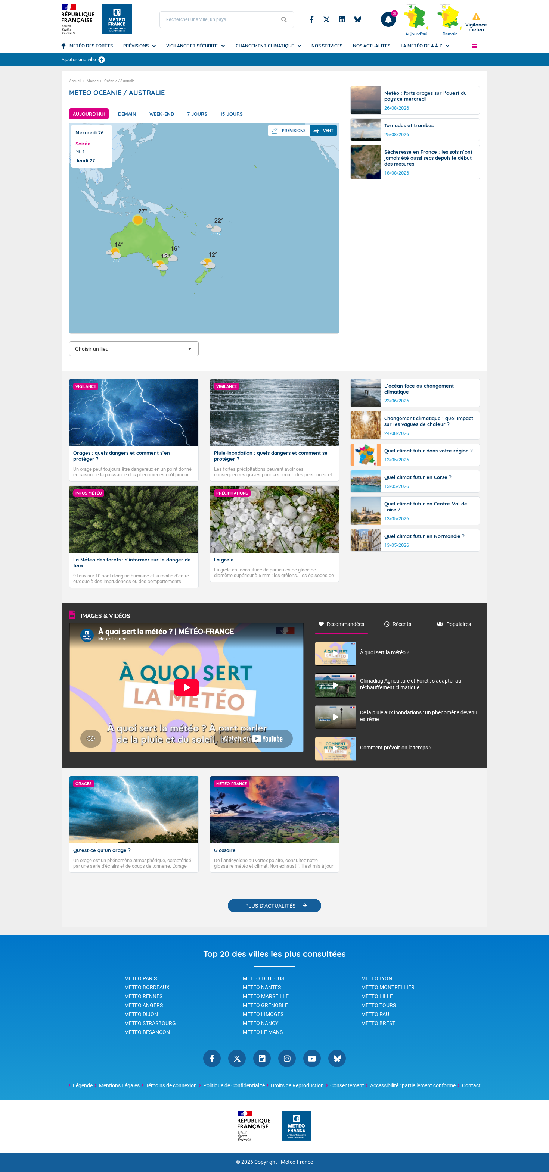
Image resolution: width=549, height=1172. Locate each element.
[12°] (208, 262)
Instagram (287, 1058)
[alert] (476, 22)
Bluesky (357, 19)
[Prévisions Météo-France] (117, 19)
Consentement (347, 1085)
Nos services (326, 45)
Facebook (312, 19)
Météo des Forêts (91, 45)
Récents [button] (402, 624)
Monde (93, 81)
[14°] (114, 253)
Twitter (326, 19)
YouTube (312, 1058)
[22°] (214, 228)
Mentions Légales (119, 1085)
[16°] (170, 256)
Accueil (75, 81)
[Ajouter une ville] (101, 60)
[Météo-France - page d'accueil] (296, 1126)
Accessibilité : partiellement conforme (413, 1085)
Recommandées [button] (345, 624)
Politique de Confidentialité (234, 1085)
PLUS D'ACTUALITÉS (270, 905)
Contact (471, 1085)
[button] (474, 46)
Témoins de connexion (171, 1085)
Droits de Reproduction (297, 1085)
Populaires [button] (458, 624)
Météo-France (297, 1162)
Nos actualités (371, 45)
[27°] (137, 219)
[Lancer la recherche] (284, 19)
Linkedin (342, 19)
